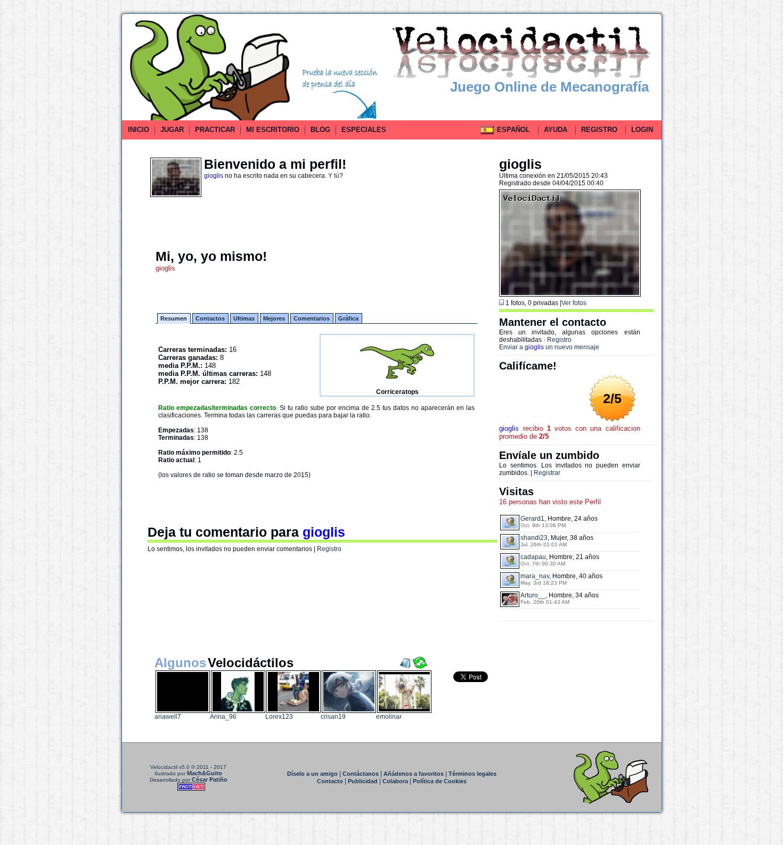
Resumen (173, 318)
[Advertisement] (73, 172)
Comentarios (311, 318)
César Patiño (209, 779)
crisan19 (333, 716)
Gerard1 (532, 518)
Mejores (274, 318)
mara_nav (534, 576)
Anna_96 (223, 716)
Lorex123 (279, 716)
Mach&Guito (204, 773)
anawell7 (167, 716)
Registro (329, 549)
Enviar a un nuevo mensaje (549, 347)
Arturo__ (532, 595)
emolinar (389, 716)
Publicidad (363, 781)
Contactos (210, 318)
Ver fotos (573, 303)
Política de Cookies (440, 781)
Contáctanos (360, 773)
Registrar (547, 473)
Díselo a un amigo (312, 773)
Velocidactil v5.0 (170, 767)
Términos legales (472, 773)
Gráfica (348, 318)
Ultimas (244, 318)
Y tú (333, 175)
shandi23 (534, 538)
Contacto (330, 781)
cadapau (533, 557)
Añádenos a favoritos (414, 773)
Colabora (395, 781)
